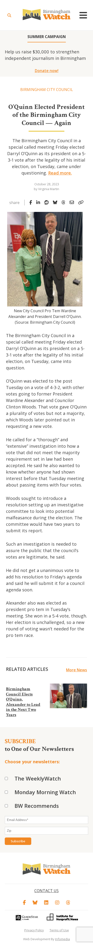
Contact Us (46, 890)
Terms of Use (59, 930)
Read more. (60, 173)
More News (76, 670)
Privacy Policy (34, 930)
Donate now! (46, 70)
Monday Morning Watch (45, 792)
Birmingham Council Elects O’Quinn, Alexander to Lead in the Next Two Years (23, 702)
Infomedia (62, 939)
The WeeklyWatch (38, 778)
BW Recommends (37, 805)
